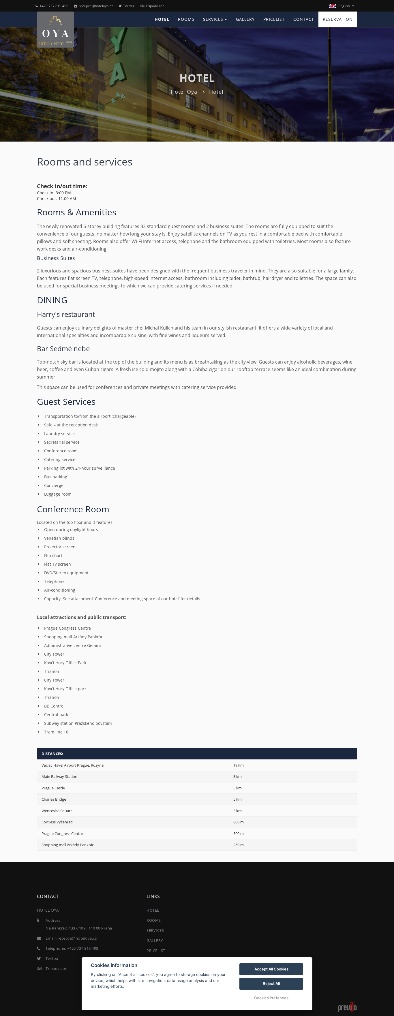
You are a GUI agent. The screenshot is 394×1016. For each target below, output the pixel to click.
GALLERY (245, 19)
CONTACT (303, 19)
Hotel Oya (184, 91)
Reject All (271, 983)
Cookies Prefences (271, 998)
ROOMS (186, 19)
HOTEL (162, 19)
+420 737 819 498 (54, 5)
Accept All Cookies (271, 969)
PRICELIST (274, 19)
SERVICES (214, 19)
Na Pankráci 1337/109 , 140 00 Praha (79, 928)
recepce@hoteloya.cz (96, 5)
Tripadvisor (155, 5)
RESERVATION (338, 19)
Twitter (128, 5)
